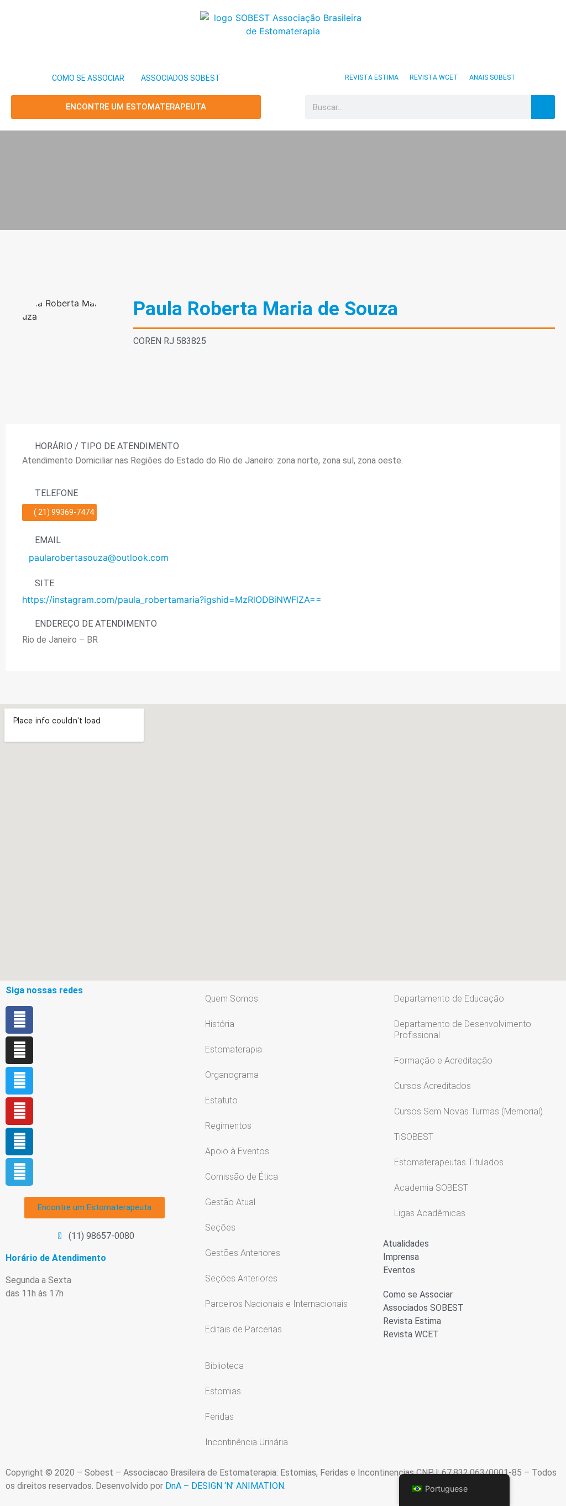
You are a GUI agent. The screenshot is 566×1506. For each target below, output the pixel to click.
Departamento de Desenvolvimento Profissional (462, 1029)
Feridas (219, 1416)
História (219, 1024)
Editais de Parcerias (243, 1329)
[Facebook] (19, 1020)
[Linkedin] (19, 1141)
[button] (283, 107)
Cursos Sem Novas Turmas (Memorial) (468, 1111)
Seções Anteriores (241, 1278)
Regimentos (228, 1126)
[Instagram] (19, 1050)
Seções (220, 1227)
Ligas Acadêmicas (429, 1213)
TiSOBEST (413, 1137)
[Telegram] (19, 1172)
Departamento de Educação (449, 998)
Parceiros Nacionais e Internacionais (276, 1304)
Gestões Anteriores (242, 1253)
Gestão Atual (230, 1202)
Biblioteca (224, 1366)
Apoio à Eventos (237, 1151)
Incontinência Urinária (246, 1442)
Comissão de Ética (241, 1176)
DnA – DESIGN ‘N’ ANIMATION (224, 1486)
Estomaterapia (233, 1049)
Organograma (232, 1075)
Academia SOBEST (431, 1187)
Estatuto (221, 1100)
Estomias (223, 1391)
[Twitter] (19, 1081)
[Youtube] (19, 1111)
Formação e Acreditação (443, 1060)
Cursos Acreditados (432, 1086)
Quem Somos (231, 998)
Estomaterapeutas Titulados (449, 1162)
